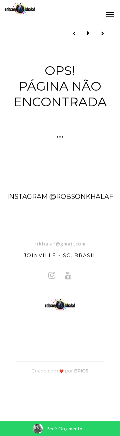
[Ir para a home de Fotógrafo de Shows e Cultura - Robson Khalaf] (20, 9)
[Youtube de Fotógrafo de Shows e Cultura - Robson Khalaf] (68, 275)
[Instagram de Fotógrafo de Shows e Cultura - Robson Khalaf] (52, 275)
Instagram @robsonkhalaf (60, 197)
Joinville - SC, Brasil (60, 255)
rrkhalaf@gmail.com (60, 243)
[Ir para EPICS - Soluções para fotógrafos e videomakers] (60, 371)
